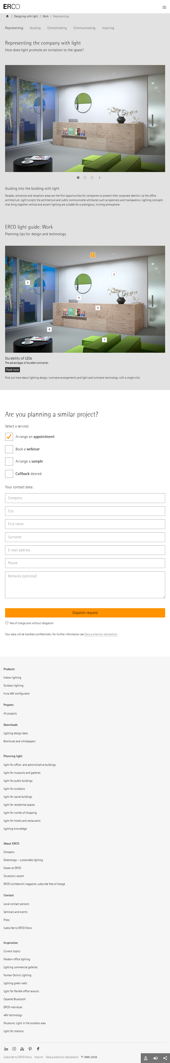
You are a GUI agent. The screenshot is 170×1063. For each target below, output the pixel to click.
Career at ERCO (12, 868)
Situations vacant (14, 876)
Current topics (12, 951)
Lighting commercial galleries (21, 967)
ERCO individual (13, 1007)
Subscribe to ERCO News (18, 928)
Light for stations (14, 1031)
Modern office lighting (17, 959)
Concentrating (57, 28)
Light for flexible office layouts (21, 991)
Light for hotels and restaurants (22, 821)
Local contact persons (16, 904)
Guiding (35, 28)
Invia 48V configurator (17, 693)
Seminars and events (15, 912)
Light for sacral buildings (18, 797)
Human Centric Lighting (17, 975)
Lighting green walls (15, 983)
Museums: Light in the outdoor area (25, 1023)
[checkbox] (85, 436)
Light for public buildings (18, 781)
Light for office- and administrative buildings (30, 765)
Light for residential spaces (19, 805)
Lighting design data (16, 733)
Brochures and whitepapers (19, 741)
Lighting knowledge (15, 829)
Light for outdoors (14, 789)
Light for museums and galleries (22, 773)
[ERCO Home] (12, 6)
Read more (12, 370)
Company (9, 852)
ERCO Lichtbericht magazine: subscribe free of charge (34, 884)
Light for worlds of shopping (20, 813)
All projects (10, 713)
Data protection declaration (101, 634)
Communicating (84, 28)
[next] (98, 177)
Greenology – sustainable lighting (23, 860)
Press (7, 920)
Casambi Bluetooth (15, 999)
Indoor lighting (12, 677)
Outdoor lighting (13, 685)
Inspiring (108, 28)
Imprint (39, 1057)
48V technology (13, 1015)
